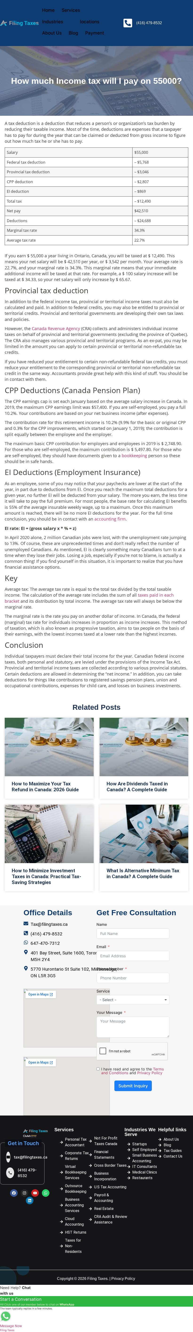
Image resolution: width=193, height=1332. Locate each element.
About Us (52, 33)
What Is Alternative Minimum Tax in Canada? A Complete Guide (143, 873)
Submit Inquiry (133, 1085)
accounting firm (110, 519)
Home (48, 10)
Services (71, 10)
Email (101, 946)
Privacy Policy (149, 1072)
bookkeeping (135, 455)
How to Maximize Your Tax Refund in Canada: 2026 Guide (45, 786)
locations (89, 21)
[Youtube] (35, 1193)
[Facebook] (14, 1193)
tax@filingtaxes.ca (30, 1157)
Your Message (109, 1012)
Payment (94, 33)
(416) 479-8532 (27, 1173)
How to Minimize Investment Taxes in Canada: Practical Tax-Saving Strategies (46, 876)
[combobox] (132, 999)
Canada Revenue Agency (56, 328)
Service (103, 991)
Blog (73, 33)
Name (101, 924)
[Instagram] (24, 1193)
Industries (52, 21)
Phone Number (109, 968)
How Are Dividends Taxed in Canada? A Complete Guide (137, 786)
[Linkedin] (29, 1200)
